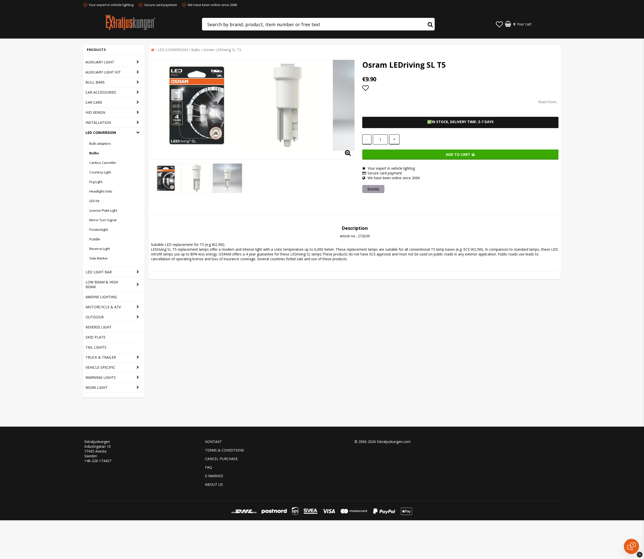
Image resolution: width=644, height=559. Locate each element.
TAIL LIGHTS (96, 347)
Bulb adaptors (100, 143)
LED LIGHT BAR (99, 272)
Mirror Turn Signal (102, 220)
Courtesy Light (100, 172)
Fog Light (95, 181)
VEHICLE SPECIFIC (100, 367)
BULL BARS (95, 82)
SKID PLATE (95, 337)
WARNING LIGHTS (101, 377)
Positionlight (98, 229)
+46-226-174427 (97, 460)
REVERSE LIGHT (98, 327)
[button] (499, 24)
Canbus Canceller (102, 162)
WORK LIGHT (96, 387)
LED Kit (94, 201)
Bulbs (94, 153)
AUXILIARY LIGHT (100, 62)
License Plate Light (103, 210)
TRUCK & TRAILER (101, 357)
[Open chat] (631, 546)
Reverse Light (99, 248)
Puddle (94, 239)
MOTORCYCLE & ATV (103, 307)
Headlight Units (100, 191)
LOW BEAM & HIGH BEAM (102, 284)
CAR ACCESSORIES (101, 92)
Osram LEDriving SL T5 (222, 49)
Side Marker (98, 258)
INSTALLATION (98, 122)
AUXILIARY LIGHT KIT (103, 72)
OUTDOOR (95, 317)
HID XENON (95, 112)
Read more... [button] (548, 101)
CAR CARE (94, 102)
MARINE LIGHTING (101, 296)
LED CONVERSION (101, 132)
